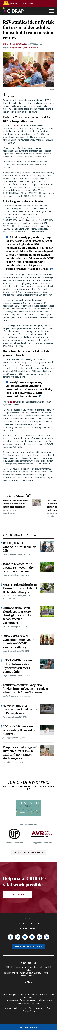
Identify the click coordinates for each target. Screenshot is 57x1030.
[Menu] (51, 11)
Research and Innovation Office (19, 1008)
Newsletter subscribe (28, 946)
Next (29, 495)
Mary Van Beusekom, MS (14, 43)
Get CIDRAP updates (29, 1027)
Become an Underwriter (28, 852)
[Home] (13, 10)
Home (28, 918)
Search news (28, 928)
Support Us (17, 894)
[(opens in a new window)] (20, 3)
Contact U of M (43, 1008)
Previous (26, 495)
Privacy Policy (29, 1011)
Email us (29, 982)
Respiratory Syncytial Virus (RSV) (26, 47)
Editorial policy (29, 923)
